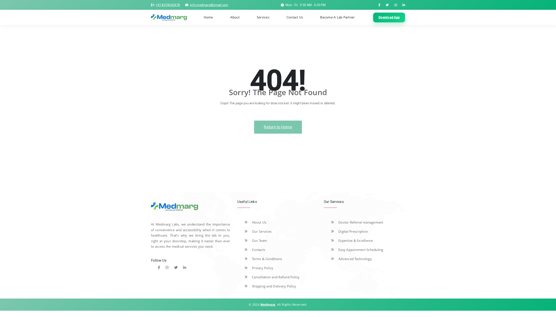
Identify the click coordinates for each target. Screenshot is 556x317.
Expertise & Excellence (355, 240)
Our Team (259, 240)
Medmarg (267, 304)
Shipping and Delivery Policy (274, 286)
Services (263, 17)
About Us (259, 222)
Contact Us (294, 17)
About (235, 17)
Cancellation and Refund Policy (276, 277)
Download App (389, 17)
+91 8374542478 (168, 5)
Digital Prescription (353, 231)
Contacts (258, 249)
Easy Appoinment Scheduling (360, 249)
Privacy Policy (262, 268)
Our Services (261, 231)
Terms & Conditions (267, 259)
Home (208, 17)
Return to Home (278, 127)
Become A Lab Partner (337, 17)
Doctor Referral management (360, 222)
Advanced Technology (355, 259)
